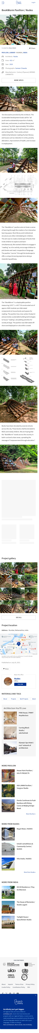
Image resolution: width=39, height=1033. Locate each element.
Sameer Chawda (21, 68)
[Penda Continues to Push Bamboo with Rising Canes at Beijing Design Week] (8, 805)
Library (12, 52)
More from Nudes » (30, 872)
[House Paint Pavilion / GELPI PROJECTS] (8, 775)
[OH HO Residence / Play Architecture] (8, 892)
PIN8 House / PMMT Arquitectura (26, 714)
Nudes (15, 56)
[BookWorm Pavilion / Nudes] (18, 568)
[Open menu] (2, 2)
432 (11, 60)
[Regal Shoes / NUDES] (8, 834)
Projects (13, 699)
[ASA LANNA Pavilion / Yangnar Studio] (8, 790)
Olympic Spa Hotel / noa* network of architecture (26, 745)
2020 (11, 64)
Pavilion (5, 52)
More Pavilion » (31, 814)
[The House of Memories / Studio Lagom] (8, 907)
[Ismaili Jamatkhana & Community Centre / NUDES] (8, 849)
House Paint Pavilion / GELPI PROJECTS (25, 771)
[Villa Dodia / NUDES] (8, 864)
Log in (33, 2)
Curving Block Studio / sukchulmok (24, 730)
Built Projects (24, 699)
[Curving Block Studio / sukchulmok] (10, 733)
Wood (5, 699)
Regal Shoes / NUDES (24, 829)
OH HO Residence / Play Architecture (25, 888)
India (25, 52)
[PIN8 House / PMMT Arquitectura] (10, 718)
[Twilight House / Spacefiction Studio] (8, 922)
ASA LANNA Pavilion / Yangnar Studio (24, 786)
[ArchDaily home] (18, 2)
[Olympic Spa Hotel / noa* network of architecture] (10, 747)
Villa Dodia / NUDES (24, 859)
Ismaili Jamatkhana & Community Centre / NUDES (25, 846)
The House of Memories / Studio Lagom (26, 903)
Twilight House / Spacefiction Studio (24, 918)
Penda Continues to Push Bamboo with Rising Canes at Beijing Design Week (26, 804)
